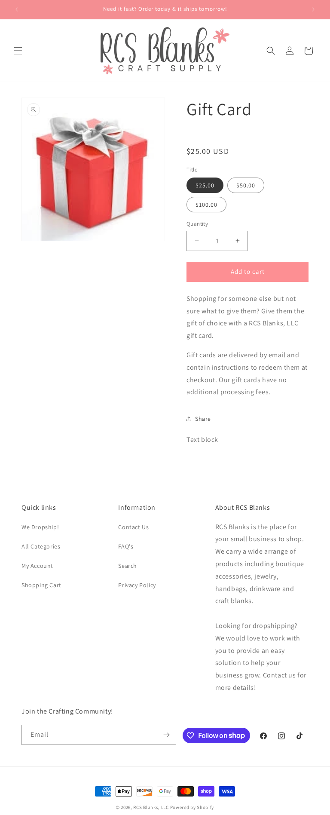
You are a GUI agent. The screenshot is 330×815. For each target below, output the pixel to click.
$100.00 (206, 204)
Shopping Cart (41, 585)
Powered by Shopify (192, 807)
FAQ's (125, 546)
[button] (18, 50)
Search (127, 566)
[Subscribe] (166, 735)
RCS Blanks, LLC (151, 807)
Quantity (197, 223)
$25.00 (205, 185)
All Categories (40, 546)
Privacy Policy (137, 585)
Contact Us (133, 527)
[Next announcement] (313, 9)
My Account (37, 566)
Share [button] (203, 419)
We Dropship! (40, 527)
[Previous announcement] (16, 9)
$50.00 (245, 185)
